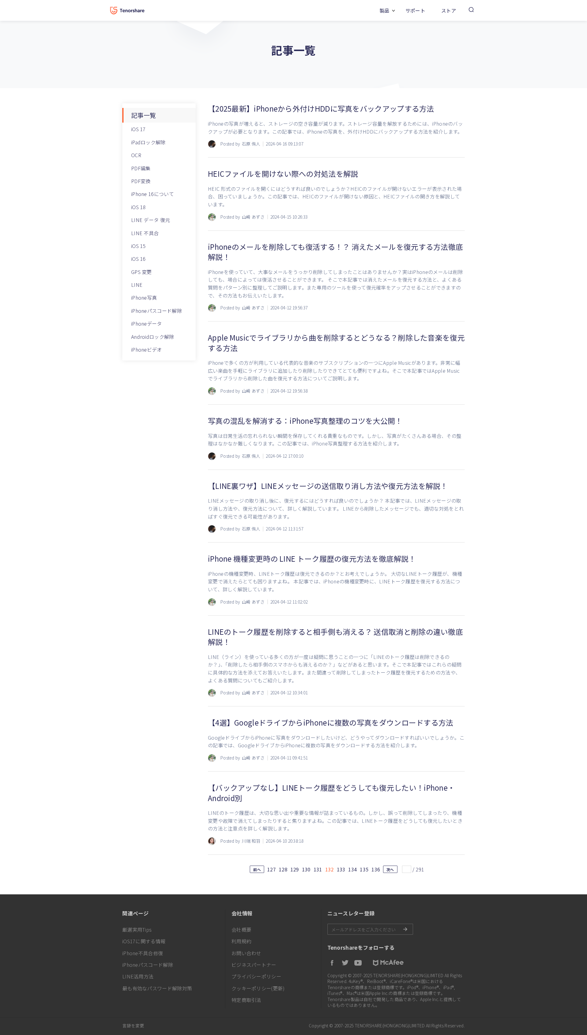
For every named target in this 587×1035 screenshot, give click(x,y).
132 (329, 869)
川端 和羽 (251, 841)
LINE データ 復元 (150, 220)
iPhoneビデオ (146, 349)
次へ (390, 869)
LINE (136, 284)
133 (341, 869)
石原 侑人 (251, 144)
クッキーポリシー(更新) (258, 988)
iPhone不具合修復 (142, 953)
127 (271, 869)
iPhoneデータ (146, 323)
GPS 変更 (141, 271)
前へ (257, 869)
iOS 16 (138, 258)
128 (283, 869)
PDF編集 (141, 168)
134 (352, 869)
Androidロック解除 (152, 336)
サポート (415, 10)
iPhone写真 (144, 297)
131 (318, 869)
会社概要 (241, 929)
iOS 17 (138, 129)
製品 (384, 10)
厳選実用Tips (137, 929)
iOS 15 (138, 246)
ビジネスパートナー (253, 964)
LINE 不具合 (145, 233)
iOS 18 (138, 207)
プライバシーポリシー (256, 976)
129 (294, 869)
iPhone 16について (152, 194)
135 (364, 869)
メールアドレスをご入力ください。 (370, 929)
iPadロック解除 (148, 142)
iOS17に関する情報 (143, 941)
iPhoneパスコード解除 (156, 310)
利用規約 (241, 941)
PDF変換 (141, 181)
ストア (448, 10)
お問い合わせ (246, 953)
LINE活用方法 (137, 976)
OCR (136, 155)
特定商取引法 (246, 1000)
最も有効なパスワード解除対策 (157, 988)
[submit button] (405, 929)
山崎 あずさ (253, 217)
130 (306, 869)
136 (375, 869)
